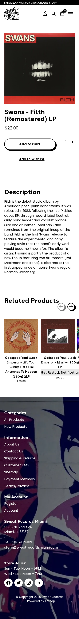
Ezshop (50, 601)
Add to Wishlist (31, 159)
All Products (14, 419)
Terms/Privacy (16, 486)
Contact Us (13, 451)
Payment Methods (19, 479)
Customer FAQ (16, 465)
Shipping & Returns (19, 458)
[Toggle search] (54, 13)
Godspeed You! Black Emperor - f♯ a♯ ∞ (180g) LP (60, 362)
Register (11, 503)
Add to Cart (29, 144)
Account (11, 510)
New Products (15, 426)
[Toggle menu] (70, 13)
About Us (11, 444)
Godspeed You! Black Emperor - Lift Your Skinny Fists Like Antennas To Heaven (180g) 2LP (21, 366)
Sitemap (11, 472)
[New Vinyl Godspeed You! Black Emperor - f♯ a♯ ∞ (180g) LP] (58, 336)
